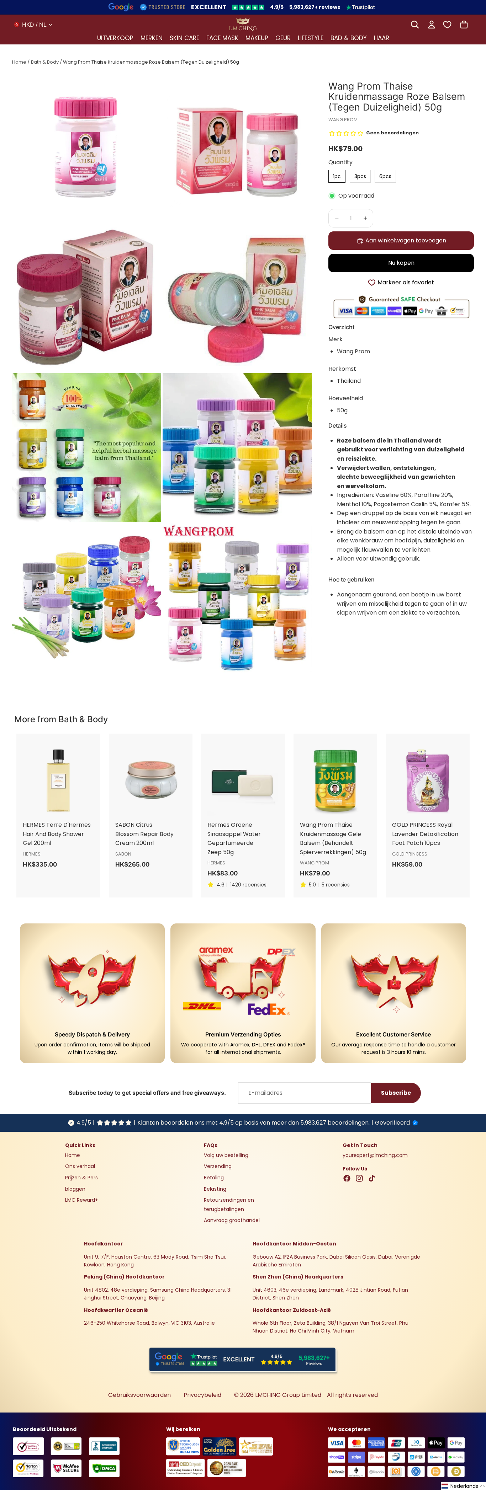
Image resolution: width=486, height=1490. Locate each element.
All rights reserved (352, 1395)
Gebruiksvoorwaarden (139, 1395)
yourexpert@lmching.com (375, 1155)
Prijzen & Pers (81, 1177)
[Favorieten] (447, 24)
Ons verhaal (80, 1166)
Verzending (218, 1166)
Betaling (214, 1177)
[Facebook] (347, 1178)
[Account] (431, 24)
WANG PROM (343, 119)
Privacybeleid (202, 1395)
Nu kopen (401, 263)
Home (19, 62)
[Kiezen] (372, 740)
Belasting (215, 1188)
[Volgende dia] (86, 780)
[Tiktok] (372, 1178)
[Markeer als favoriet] (95, 754)
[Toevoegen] (95, 740)
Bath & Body (45, 62)
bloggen (75, 1188)
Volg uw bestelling (226, 1155)
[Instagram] (359, 1178)
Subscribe (396, 1093)
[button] (463, 1486)
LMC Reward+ (81, 1200)
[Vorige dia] (30, 780)
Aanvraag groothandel (232, 1220)
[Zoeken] (415, 24)
